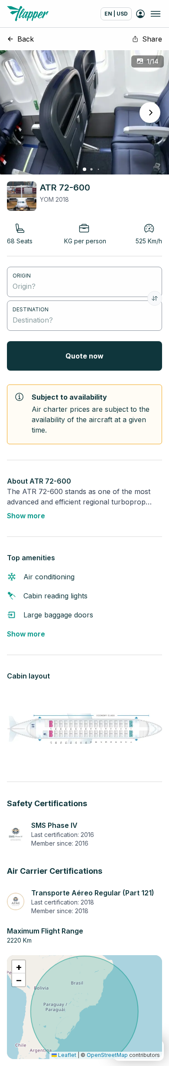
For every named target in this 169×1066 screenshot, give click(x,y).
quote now (84, 356)
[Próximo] (150, 112)
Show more (26, 515)
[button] (18, 966)
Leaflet (66, 1055)
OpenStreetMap (107, 1055)
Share (152, 39)
